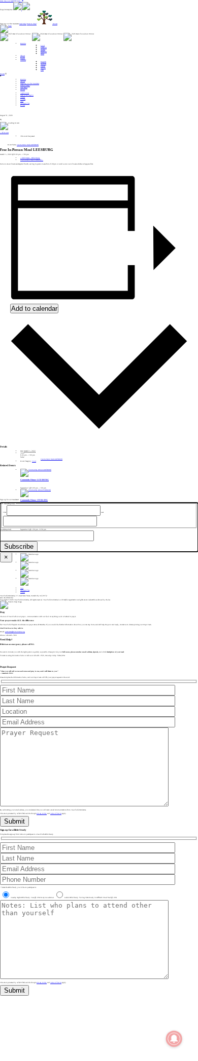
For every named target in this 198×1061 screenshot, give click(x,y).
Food (43, 46)
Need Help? (23, 88)
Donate (2, 74)
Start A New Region (27, 95)
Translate (23, 60)
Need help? (22, 24)
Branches (23, 44)
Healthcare (44, 52)
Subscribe (19, 546)
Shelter (43, 50)
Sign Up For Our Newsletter (29, 84)
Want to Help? (25, 86)
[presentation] (35, 470)
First (4, 512)
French (43, 66)
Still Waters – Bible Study (30, 158)
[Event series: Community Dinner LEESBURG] (50, 488)
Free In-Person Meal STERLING (31, 160)
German (43, 68)
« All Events (4, 133)
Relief (42, 54)
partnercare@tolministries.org (15, 632)
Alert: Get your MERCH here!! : (11, 1)
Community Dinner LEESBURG (34, 480)
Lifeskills (44, 48)
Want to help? (32, 24)
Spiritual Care (24, 103)
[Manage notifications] (174, 1039)
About (22, 56)
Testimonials (24, 93)
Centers (22, 97)
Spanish (43, 64)
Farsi (42, 70)
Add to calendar (34, 308)
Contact (22, 99)
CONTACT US (5, 663)
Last (102, 512)
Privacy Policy (42, 813)
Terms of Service (55, 813)
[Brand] (6, 26)
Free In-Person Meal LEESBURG (51, 459)
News (21, 101)
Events (22, 58)
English (43, 62)
